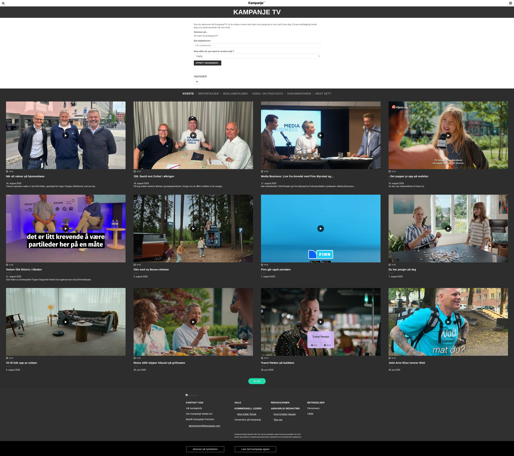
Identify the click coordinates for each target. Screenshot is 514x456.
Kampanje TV (257, 12)
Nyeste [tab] (188, 93)
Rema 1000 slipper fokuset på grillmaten (159, 362)
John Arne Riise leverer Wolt (407, 362)
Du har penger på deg (402, 269)
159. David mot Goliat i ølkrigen (154, 176)
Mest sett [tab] (323, 93)
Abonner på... (200, 32)
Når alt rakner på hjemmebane (25, 176)
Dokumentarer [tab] (299, 93)
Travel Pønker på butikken (277, 362)
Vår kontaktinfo (194, 408)
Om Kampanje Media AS (199, 413)
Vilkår (310, 413)
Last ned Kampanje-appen (255, 449)
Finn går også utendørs (276, 269)
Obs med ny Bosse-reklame (151, 269)
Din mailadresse (202, 41)
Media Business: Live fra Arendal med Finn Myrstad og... (297, 176)
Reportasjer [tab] (208, 93)
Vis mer (257, 381)
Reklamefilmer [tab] (235, 93)
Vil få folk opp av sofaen (21, 362)
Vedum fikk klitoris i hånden (24, 269)
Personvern (313, 408)
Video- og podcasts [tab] (267, 93)
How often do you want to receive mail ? (214, 51)
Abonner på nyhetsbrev (205, 449)
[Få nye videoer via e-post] (196, 81)
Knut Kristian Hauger (285, 414)
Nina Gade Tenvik (246, 414)
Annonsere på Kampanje (248, 419)
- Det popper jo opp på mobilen (408, 176)
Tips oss (278, 419)
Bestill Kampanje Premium (200, 419)
